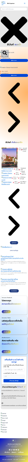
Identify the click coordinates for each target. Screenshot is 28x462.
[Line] (18, 449)
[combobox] (14, 9)
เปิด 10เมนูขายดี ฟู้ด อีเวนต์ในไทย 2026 (11, 271)
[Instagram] (14, 449)
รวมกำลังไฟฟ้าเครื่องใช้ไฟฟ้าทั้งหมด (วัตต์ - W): (14, 365)
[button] (14, 93)
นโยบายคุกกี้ (15, 459)
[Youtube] (16, 449)
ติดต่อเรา (14, 452)
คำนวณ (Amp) (14, 381)
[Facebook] (9, 449)
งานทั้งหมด (21, 452)
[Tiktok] (12, 449)
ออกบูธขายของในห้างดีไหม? (8, 281)
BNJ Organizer (11, 3)
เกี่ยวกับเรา (7, 452)
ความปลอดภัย (22, 459)
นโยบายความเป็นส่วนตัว (7, 459)
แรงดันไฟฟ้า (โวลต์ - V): (10, 373)
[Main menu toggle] (25, 3)
